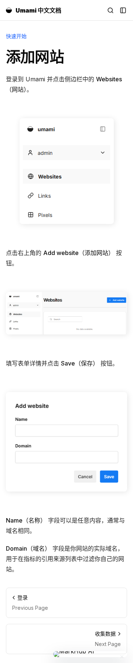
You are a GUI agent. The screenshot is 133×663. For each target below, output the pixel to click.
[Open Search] (110, 10)
